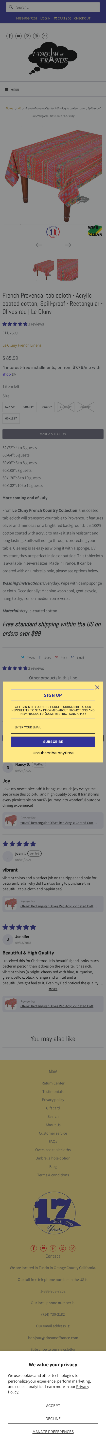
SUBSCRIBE (53, 741)
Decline (53, 1418)
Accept (53, 1405)
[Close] (97, 687)
